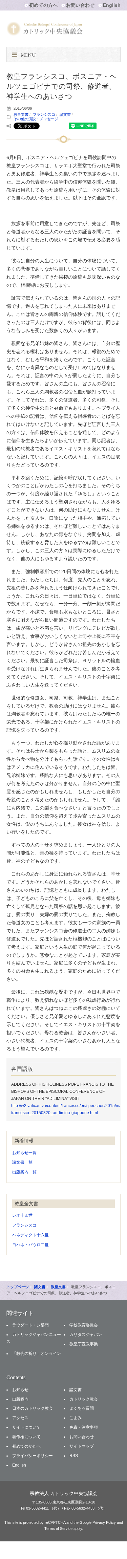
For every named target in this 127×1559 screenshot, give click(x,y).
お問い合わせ (80, 5)
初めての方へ (43, 5)
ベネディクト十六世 (30, 1235)
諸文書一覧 (22, 1162)
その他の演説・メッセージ (36, 119)
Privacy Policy (104, 1522)
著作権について (26, 1436)
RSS (73, 1455)
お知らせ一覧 (24, 1152)
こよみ (75, 1417)
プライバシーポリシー (32, 1455)
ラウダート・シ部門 (30, 1325)
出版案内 (20, 1399)
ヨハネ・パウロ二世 (30, 1244)
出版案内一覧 (24, 1172)
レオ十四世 (22, 1215)
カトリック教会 (83, 1399)
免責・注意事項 (83, 1427)
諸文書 (65, 114)
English (112, 5)
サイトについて (26, 1427)
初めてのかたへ (26, 1446)
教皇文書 (21, 114)
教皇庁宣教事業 (83, 1344)
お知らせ (20, 1389)
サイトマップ (81, 1446)
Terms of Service (58, 1528)
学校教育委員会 (83, 1325)
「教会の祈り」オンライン (36, 1353)
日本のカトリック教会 (32, 1408)
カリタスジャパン (85, 1334)
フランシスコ (44, 114)
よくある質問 (81, 1408)
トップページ (17, 1287)
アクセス (20, 1417)
